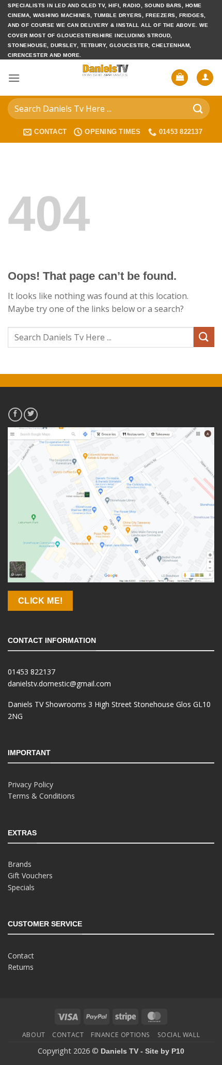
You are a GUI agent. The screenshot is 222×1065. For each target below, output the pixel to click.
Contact (21, 956)
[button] (14, 78)
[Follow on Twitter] (31, 415)
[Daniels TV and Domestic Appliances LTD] (106, 77)
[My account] (205, 77)
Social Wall (178, 1034)
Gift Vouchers (30, 875)
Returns (21, 967)
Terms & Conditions (41, 796)
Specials (21, 887)
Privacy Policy (30, 784)
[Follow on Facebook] (15, 415)
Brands (19, 864)
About (33, 1034)
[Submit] (198, 109)
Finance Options (120, 1034)
